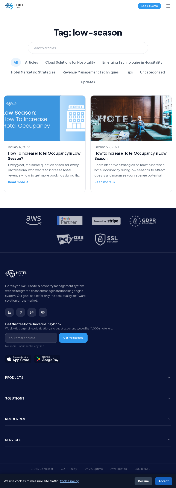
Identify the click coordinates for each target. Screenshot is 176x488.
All (16, 62)
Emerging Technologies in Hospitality (132, 62)
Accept (164, 481)
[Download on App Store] (18, 359)
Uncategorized (152, 72)
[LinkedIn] (9, 312)
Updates (88, 82)
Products (14, 377)
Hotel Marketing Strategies (33, 72)
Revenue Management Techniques (91, 72)
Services (13, 440)
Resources (15, 419)
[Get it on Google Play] (47, 359)
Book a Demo (149, 5)
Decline (143, 481)
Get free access (73, 337)
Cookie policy (69, 481)
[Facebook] (20, 312)
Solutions (14, 398)
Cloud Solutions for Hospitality (70, 62)
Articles (31, 62)
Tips (129, 72)
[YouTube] (43, 312)
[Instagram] (31, 312)
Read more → (18, 182)
